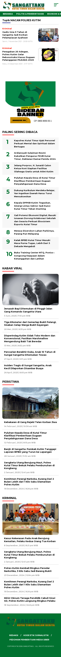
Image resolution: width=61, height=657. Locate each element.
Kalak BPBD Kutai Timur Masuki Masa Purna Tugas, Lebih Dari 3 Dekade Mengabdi (32, 243)
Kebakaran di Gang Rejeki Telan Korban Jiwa (30, 422)
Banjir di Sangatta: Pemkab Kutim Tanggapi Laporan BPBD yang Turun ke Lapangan (30, 450)
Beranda (8, 14)
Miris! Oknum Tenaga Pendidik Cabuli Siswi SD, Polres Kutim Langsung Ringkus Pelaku (29, 599)
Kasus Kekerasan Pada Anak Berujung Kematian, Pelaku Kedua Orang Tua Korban (30, 540)
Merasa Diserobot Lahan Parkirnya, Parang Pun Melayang (34, 232)
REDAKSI (13, 635)
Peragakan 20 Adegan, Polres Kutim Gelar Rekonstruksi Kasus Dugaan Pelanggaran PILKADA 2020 (18, 55)
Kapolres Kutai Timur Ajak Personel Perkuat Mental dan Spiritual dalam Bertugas (34, 143)
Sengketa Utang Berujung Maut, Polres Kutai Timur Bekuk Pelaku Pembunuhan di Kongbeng (29, 465)
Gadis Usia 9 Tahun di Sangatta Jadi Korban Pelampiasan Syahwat (15, 35)
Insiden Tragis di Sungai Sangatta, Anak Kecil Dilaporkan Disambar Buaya (28, 367)
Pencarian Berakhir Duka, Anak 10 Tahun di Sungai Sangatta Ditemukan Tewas (29, 353)
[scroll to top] (56, 638)
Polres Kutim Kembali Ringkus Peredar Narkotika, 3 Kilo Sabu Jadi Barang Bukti (27, 569)
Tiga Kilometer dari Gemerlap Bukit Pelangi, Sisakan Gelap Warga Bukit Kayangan (30, 323)
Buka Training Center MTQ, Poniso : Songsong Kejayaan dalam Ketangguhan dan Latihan (34, 255)
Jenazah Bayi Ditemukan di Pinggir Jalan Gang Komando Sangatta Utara (28, 310)
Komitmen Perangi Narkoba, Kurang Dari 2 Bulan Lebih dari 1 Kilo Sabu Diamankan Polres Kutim (29, 482)
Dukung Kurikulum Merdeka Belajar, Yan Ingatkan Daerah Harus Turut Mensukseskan (34, 193)
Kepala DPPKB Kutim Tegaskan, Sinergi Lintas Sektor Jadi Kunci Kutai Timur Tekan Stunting (32, 205)
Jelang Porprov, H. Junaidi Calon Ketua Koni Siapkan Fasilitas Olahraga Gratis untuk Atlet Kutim (33, 168)
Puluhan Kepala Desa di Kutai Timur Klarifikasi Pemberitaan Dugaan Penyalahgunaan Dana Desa (34, 181)
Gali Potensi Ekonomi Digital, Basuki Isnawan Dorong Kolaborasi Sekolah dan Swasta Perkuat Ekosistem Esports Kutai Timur (35, 220)
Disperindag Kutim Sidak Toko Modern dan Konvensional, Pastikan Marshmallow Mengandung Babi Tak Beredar (29, 338)
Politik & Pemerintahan (30, 14)
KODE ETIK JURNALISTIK (36, 635)
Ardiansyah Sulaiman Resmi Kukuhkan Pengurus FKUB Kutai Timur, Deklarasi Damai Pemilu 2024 (35, 156)
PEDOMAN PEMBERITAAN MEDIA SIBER (29, 640)
